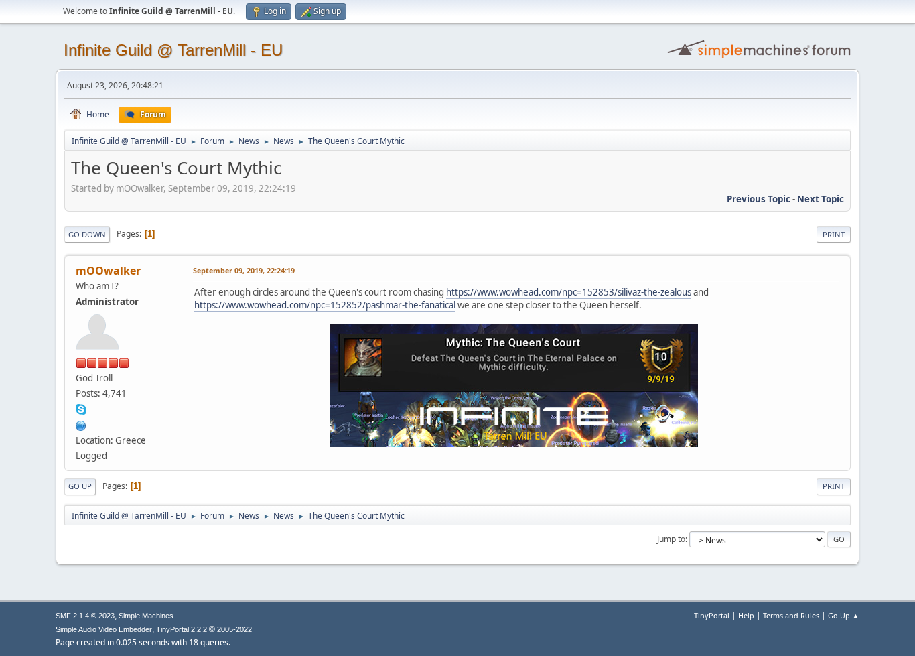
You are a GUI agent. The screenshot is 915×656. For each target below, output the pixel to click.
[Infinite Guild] (81, 424)
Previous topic (758, 199)
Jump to (671, 539)
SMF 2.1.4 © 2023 (85, 616)
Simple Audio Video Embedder (104, 629)
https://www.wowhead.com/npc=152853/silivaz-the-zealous (568, 292)
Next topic (820, 199)
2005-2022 (234, 629)
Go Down (87, 234)
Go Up (80, 486)
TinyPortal (711, 615)
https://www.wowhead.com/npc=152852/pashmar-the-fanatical (324, 305)
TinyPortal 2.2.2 (181, 629)
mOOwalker (108, 270)
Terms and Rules (791, 615)
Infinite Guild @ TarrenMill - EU (173, 50)
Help (746, 615)
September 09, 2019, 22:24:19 (244, 270)
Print (834, 234)
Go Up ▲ (843, 615)
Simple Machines (146, 616)
